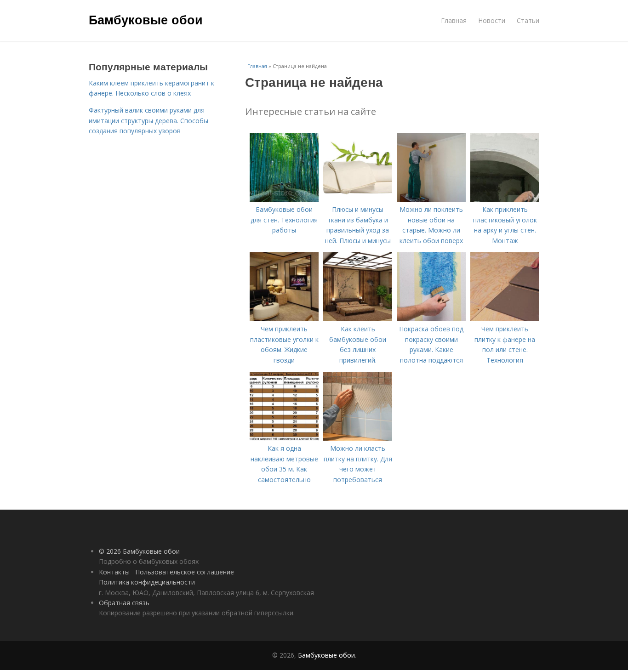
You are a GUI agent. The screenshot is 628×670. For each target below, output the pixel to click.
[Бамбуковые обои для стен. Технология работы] (284, 199)
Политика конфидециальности (147, 582)
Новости (491, 20)
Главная (454, 20)
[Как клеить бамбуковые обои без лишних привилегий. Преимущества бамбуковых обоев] (357, 318)
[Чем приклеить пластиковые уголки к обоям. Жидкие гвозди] (284, 318)
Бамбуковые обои (146, 19)
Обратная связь (124, 602)
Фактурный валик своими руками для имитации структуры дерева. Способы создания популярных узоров (148, 120)
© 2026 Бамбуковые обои (139, 551)
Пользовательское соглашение (184, 572)
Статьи (528, 20)
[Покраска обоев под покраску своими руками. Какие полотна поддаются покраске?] (431, 318)
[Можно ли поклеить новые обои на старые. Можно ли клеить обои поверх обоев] (431, 199)
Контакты (114, 572)
